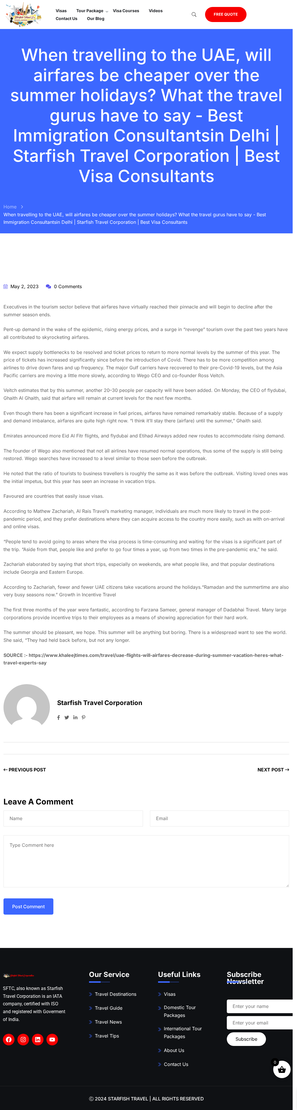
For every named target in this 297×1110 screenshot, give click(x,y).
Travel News (108, 1022)
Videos (156, 10)
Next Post (271, 770)
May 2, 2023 (24, 286)
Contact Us (66, 18)
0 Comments (67, 286)
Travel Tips (107, 1036)
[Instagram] (23, 1039)
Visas (169, 994)
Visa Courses (126, 10)
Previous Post (27, 770)
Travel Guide (108, 1008)
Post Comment (28, 906)
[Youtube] (52, 1039)
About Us (174, 1050)
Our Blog (95, 18)
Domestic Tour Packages (180, 1011)
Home (10, 207)
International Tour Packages (183, 1032)
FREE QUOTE (226, 14)
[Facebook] (9, 1039)
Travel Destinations (115, 994)
